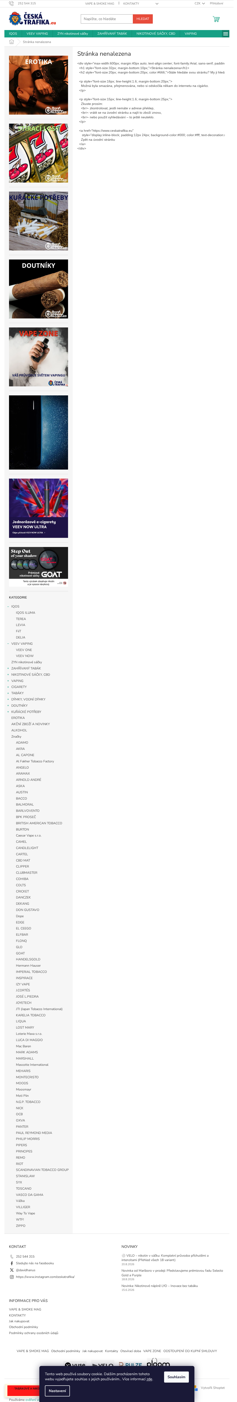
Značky (16, 736)
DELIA (20, 637)
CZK (198, 3)
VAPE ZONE (152, 1351)
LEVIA (20, 625)
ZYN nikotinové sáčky (26, 662)
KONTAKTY (131, 4)
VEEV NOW (25, 656)
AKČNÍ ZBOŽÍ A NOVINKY (30, 724)
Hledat (143, 19)
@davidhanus (25, 1270)
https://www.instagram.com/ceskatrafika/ (45, 1277)
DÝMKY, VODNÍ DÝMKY (28, 699)
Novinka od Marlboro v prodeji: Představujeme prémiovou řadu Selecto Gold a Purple (172, 1272)
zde (149, 1379)
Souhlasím (176, 1377)
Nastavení (57, 1390)
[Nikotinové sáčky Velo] (102, 1364)
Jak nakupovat (19, 1321)
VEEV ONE (24, 650)
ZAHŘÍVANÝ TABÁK (26, 668)
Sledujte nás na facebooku (35, 1263)
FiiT (18, 631)
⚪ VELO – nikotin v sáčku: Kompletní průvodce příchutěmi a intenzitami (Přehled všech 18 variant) (165, 1257)
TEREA (21, 619)
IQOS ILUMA (25, 613)
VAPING (17, 681)
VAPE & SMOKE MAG (99, 4)
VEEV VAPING (22, 643)
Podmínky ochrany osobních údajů (33, 1333)
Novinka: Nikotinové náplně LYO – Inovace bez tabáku (160, 1286)
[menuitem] (13, 33)
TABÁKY (17, 693)
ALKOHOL (19, 730)
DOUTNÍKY (19, 705)
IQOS (15, 606)
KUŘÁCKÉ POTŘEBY (26, 712)
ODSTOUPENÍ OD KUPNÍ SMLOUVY (190, 1351)
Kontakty (111, 1351)
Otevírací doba (130, 1351)
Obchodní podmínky (23, 1327)
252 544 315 (25, 1256)
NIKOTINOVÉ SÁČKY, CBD (30, 674)
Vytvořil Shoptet (213, 1388)
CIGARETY (19, 687)
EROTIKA (18, 718)
